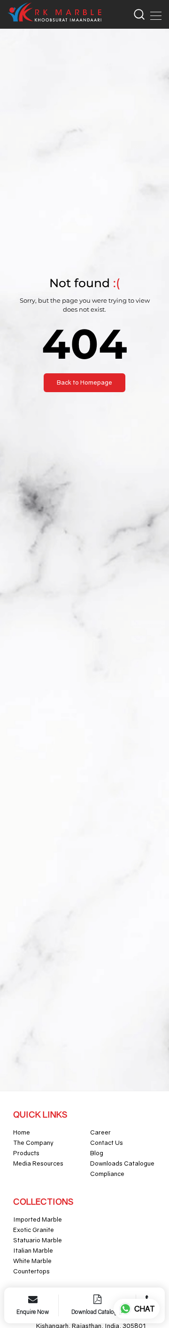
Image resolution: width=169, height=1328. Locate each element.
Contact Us (106, 1142)
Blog (96, 1153)
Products (26, 1153)
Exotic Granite (33, 1229)
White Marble (32, 1260)
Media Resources (38, 1163)
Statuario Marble (37, 1240)
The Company (33, 1142)
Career (100, 1132)
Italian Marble (33, 1250)
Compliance (107, 1173)
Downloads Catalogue (122, 1163)
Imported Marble (37, 1219)
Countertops (31, 1271)
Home (21, 1132)
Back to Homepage (84, 382)
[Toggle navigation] (153, 14)
